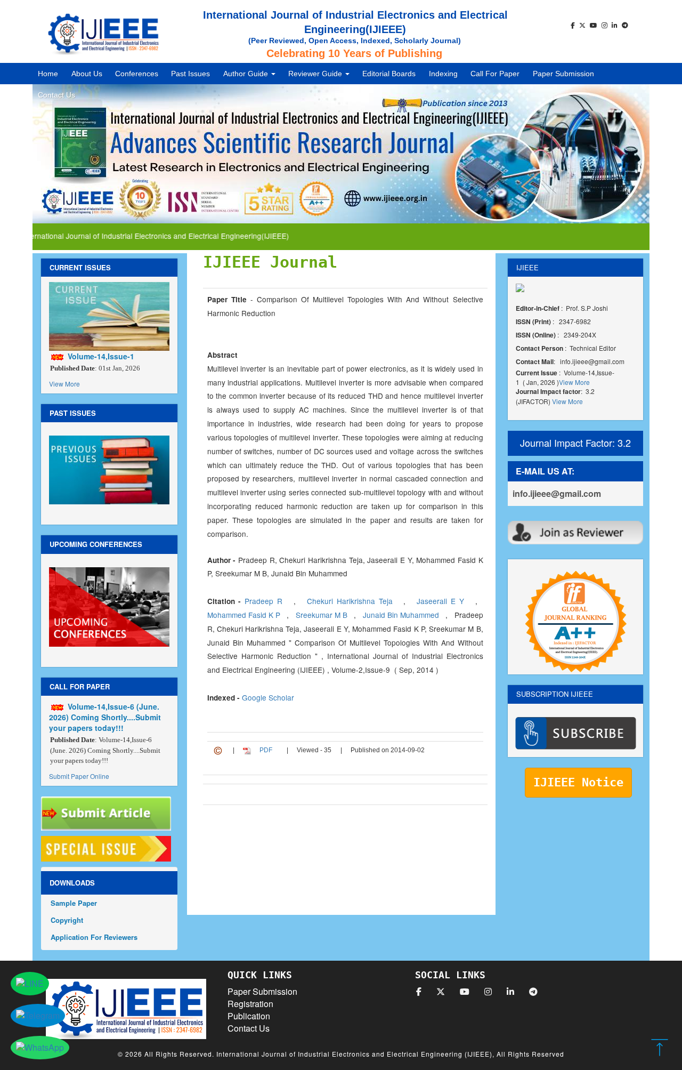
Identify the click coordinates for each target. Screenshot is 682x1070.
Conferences (136, 73)
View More (64, 383)
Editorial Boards (389, 73)
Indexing (443, 73)
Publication (249, 1016)
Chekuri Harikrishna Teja (351, 601)
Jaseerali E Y (442, 601)
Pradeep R (265, 601)
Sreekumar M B (323, 614)
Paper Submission (563, 73)
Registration (250, 1003)
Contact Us (56, 95)
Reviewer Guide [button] (316, 73)
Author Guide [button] (246, 73)
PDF (265, 750)
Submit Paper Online (79, 776)
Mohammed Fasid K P (244, 614)
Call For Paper (494, 73)
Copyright (67, 920)
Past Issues (190, 73)
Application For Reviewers (94, 937)
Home (48, 73)
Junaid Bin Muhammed (402, 614)
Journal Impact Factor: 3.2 (575, 442)
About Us (86, 73)
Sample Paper (74, 903)
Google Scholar (268, 697)
